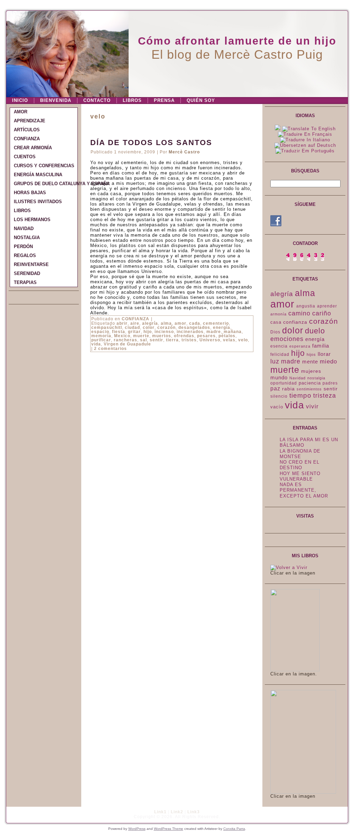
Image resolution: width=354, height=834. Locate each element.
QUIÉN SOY (201, 100)
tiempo (300, 395)
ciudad (132, 327)
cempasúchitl (106, 327)
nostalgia (316, 378)
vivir (312, 406)
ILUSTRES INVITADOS (38, 201)
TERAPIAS (25, 282)
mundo (279, 377)
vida (96, 344)
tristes (189, 340)
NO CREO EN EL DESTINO (299, 464)
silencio (279, 396)
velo (243, 340)
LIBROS (132, 100)
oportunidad (283, 383)
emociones (287, 338)
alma (166, 323)
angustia (305, 306)
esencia (279, 346)
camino (299, 313)
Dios (275, 332)
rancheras (125, 340)
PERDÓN (23, 246)
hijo (147, 331)
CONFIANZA (27, 138)
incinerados (190, 331)
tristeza (324, 395)
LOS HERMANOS (32, 219)
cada (194, 323)
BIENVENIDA (55, 100)
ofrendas (184, 335)
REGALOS (25, 255)
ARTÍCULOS (27, 129)
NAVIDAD (24, 228)
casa (275, 322)
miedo (328, 361)
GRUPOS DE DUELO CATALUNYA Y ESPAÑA (45, 183)
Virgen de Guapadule (127, 344)
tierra (172, 340)
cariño (321, 313)
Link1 (160, 811)
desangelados (194, 327)
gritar (134, 331)
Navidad (297, 378)
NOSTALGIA (27, 237)
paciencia (310, 383)
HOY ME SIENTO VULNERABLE (300, 476)
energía (221, 327)
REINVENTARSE (31, 264)
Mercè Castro (184, 152)
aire (134, 323)
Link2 (177, 811)
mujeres (311, 371)
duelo (315, 330)
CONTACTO (97, 100)
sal (143, 340)
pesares (206, 335)
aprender (327, 306)
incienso (164, 331)
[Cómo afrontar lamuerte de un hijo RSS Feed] (13, 815)
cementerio (216, 323)
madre (213, 331)
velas (229, 340)
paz (275, 388)
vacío (276, 406)
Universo (209, 340)
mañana (233, 331)
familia (320, 346)
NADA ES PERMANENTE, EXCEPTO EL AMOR (304, 490)
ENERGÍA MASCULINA (38, 174)
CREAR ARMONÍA (33, 147)
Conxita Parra (234, 829)
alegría (150, 323)
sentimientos (309, 389)
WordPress (137, 829)
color (149, 327)
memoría (101, 335)
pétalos (226, 335)
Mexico (122, 335)
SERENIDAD (27, 273)
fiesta (118, 331)
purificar (101, 340)
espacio (100, 331)
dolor (292, 330)
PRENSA (164, 100)
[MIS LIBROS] (288, 567)
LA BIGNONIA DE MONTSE (300, 453)
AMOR (20, 111)
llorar (324, 354)
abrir (122, 323)
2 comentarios (110, 348)
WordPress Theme (168, 829)
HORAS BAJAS (30, 192)
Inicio (20, 100)
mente (310, 361)
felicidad (279, 354)
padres (330, 383)
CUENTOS (25, 156)
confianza (295, 322)
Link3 (193, 811)
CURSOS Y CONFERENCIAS (44, 165)
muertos (161, 335)
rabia (288, 388)
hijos (311, 354)
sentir (156, 340)
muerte (141, 335)
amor (180, 323)
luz (274, 361)
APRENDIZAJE (29, 120)
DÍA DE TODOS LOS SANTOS (151, 142)
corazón (166, 327)
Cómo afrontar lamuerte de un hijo (237, 41)
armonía (278, 314)
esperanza (299, 346)
